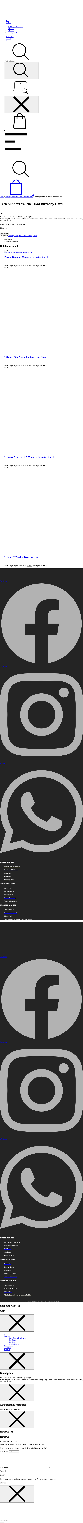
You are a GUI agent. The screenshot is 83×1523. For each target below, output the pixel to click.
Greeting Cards (12, 33)
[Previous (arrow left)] (1, 1522)
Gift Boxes (11, 29)
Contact (8, 41)
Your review (5, 1467)
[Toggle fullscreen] (3, 1520)
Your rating (4, 1451)
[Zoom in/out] (1, 1520)
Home (7, 21)
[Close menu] (21, 104)
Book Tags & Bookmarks (15, 27)
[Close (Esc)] (7, 1520)
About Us (8, 39)
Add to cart (4, 233)
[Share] (5, 1520)
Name (2, 1471)
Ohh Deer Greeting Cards (24, 197)
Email (2, 1475)
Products (8, 23)
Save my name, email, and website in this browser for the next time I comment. (29, 1479)
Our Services (10, 37)
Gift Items (11, 31)
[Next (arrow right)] (3, 1522)
